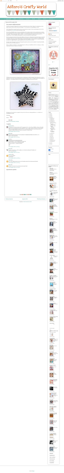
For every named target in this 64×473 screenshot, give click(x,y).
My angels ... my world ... (53, 275)
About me (44, 18)
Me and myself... (52, 198)
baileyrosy (51, 172)
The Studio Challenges (53, 108)
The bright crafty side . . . (53, 433)
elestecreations (52, 323)
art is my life (51, 399)
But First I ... (51, 218)
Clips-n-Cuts (51, 168)
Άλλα (10, 121)
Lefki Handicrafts (52, 358)
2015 (50, 113)
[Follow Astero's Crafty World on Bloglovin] (53, 31)
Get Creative (55, 102)
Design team (50, 102)
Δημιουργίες (51, 453)
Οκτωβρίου (51, 120)
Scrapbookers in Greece (55, 105)
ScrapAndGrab (52, 462)
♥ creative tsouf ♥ (52, 255)
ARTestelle (51, 426)
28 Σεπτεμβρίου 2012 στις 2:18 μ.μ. (14, 131)
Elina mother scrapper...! (53, 406)
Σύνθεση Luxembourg (53, 122)
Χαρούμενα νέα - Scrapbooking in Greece (52, 129)
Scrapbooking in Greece (52, 107)
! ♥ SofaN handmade (52, 228)
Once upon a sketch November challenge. (56, 353)
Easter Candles (55, 310)
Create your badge (51, 151)
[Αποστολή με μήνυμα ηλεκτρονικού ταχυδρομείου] (8, 120)
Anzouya (51, 386)
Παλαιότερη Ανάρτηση (41, 198)
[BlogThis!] (9, 120)
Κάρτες (15, 18)
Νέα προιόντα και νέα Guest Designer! (56, 441)
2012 (50, 117)
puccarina (10, 125)
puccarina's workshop (53, 176)
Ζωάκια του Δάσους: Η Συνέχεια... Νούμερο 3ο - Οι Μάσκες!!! (55, 186)
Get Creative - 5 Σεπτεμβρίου (52, 131)
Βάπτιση (57, 94)
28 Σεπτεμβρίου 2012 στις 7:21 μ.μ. (14, 152)
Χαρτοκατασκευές (51, 98)
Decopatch (51, 101)
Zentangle (17, 121)
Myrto (10, 164)
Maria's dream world (52, 268)
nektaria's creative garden (53, 379)
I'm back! (55, 332)
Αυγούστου (51, 133)
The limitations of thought (53, 413)
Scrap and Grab (51, 104)
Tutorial (49, 109)
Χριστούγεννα (56, 98)
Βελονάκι (33, 18)
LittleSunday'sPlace (52, 282)
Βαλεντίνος (53, 94)
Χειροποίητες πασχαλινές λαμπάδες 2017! (55, 230)
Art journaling (52, 100)
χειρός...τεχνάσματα (52, 457)
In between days (52, 235)
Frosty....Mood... (55, 242)
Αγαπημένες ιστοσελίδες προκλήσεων (52, 43)
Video (52, 109)
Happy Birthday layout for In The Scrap (55, 237)
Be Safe (54, 317)
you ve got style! (56, 212)
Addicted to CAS (52, 99)
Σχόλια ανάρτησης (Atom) (28, 201)
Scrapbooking (20, 18)
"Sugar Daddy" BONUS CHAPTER (55, 178)
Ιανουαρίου (51, 141)
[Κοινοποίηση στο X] (10, 120)
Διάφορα (39, 18)
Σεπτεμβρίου (52, 121)
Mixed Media (13, 121)
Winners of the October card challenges (55, 421)
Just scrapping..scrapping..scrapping (54, 331)
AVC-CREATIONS (52, 338)
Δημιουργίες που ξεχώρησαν (52, 41)
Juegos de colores (52, 446)
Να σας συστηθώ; (51, 39)
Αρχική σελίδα (8, 18)
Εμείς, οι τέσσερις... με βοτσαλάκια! (55, 284)
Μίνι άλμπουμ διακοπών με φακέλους (55, 360)
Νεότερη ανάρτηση (9, 198)
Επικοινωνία (51, 18)
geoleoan (10, 154)
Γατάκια (49, 95)
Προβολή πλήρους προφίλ (52, 35)
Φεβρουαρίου (52, 140)
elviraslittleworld (52, 372)
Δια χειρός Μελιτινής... (53, 303)
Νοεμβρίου (51, 119)
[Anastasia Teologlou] (49, 150)
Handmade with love (52, 221)
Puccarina (14, 30)
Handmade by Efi (52, 455)
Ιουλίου (51, 134)
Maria (9, 133)
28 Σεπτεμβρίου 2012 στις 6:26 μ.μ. (14, 146)
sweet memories (52, 296)
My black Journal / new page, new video (56, 200)
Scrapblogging (52, 248)
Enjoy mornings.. (56, 427)
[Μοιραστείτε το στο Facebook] (11, 120)
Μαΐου (51, 136)
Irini (9, 139)
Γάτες (52, 95)
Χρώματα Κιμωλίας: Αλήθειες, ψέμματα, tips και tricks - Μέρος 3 (56, 251)
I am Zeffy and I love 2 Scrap (54, 316)
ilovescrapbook (52, 211)
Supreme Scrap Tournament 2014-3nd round (56, 401)
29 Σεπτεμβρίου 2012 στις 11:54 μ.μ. (14, 167)
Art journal (28, 18)
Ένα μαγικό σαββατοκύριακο (52, 124)
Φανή (9, 148)
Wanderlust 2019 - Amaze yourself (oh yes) (56, 193)
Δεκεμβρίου (51, 118)
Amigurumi (57, 99)
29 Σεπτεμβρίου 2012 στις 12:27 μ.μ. (14, 162)
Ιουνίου (51, 135)
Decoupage (55, 101)
